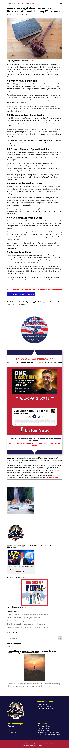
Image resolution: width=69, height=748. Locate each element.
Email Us (58, 743)
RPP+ (10, 735)
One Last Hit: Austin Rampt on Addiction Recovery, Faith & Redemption (34, 398)
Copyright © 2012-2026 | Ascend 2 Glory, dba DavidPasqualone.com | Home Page (27, 743)
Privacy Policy (51, 743)
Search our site (12, 632)
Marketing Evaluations (45, 706)
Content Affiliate (13, 14)
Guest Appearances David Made (48, 732)
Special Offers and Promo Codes (49, 735)
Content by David (44, 728)
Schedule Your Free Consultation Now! (21, 294)
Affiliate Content (43, 730)
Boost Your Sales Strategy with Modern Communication (26, 621)
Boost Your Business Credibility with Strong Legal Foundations (28, 627)
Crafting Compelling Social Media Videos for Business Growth (27, 615)
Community (12, 732)
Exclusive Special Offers (46, 708)
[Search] (60, 638)
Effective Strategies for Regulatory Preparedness (23, 618)
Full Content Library (44, 726)
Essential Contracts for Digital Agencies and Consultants (26, 624)
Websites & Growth (44, 704)
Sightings (11, 730)
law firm (21, 65)
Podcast (11, 726)
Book (10, 728)
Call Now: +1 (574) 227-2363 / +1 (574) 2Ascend (34, 745)
